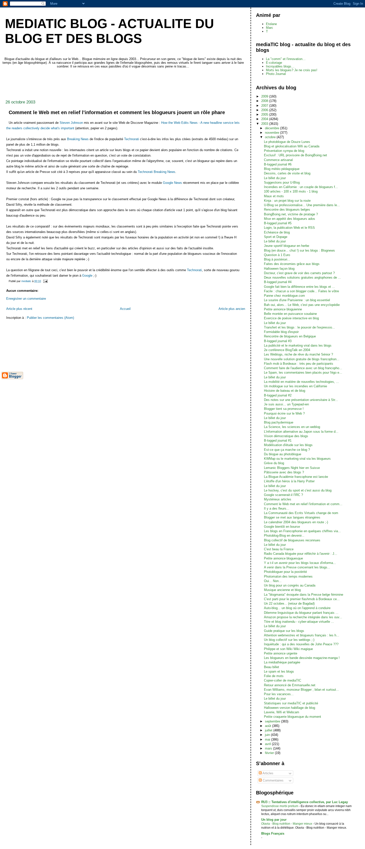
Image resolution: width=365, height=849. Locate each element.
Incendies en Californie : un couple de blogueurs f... (301, 187)
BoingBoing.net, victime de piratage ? (291, 214)
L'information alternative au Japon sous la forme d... (301, 431)
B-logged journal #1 (278, 440)
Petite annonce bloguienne (283, 309)
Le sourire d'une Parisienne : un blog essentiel (297, 300)
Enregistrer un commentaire (26, 298)
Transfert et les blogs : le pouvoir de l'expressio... (299, 327)
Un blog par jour (274, 819)
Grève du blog (274, 463)
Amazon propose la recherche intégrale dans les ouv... (303, 617)
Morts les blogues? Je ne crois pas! (291, 70)
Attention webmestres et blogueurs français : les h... (301, 635)
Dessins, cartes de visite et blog (287, 173)
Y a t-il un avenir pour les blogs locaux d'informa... (300, 563)
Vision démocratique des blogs (286, 436)
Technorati (131, 139)
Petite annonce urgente (280, 653)
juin (268, 735)
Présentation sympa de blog (284, 151)
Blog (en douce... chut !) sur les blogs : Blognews (299, 250)
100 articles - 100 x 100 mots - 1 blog (291, 191)
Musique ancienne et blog (282, 590)
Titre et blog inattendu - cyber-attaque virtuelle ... (299, 621)
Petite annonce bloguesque (283, 558)
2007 (265, 105)
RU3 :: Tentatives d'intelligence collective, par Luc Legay (304, 802)
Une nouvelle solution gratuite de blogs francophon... (301, 359)
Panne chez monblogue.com (284, 295)
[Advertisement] (91, 82)
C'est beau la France (278, 549)
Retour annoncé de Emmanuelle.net (289, 685)
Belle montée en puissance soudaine (290, 314)
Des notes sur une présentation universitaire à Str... (301, 400)
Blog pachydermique (278, 422)
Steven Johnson (71, 123)
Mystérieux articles (277, 499)
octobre (271, 137)
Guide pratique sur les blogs (284, 631)
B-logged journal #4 (278, 282)
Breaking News (78, 139)
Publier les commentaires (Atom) (50, 318)
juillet (269, 730)
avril (268, 744)
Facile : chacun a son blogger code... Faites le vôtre (301, 291)
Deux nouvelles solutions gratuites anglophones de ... (302, 277)
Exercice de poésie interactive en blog (291, 318)
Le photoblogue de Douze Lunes (287, 142)
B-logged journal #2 (278, 395)
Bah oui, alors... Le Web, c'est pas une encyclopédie (302, 305)
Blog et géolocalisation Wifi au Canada (291, 146)
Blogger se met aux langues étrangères (292, 517)
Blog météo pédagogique (281, 169)
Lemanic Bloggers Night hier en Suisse (292, 468)
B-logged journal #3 (278, 341)
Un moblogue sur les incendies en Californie (295, 386)
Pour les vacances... (279, 694)
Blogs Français (272, 833)
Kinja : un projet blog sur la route (287, 200)
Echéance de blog (277, 232)
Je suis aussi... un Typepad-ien (286, 404)
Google (87, 275)
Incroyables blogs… (280, 66)
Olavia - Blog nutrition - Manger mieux (287, 823)
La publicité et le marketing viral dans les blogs (297, 345)
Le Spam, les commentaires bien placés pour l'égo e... (303, 372)
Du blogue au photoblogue (282, 454)
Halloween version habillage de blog (289, 708)
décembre (272, 128)
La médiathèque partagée (282, 662)
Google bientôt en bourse (282, 526)
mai (268, 739)
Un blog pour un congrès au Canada (289, 585)
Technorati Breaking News (156, 172)
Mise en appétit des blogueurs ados (289, 219)
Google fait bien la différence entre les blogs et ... (299, 287)
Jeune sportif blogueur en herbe (286, 246)
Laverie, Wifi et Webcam (281, 712)
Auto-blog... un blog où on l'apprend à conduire (297, 608)
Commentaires (273, 780)
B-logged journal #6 (278, 164)
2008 (265, 101)
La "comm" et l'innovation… (286, 59)
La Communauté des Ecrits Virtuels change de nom (301, 513)
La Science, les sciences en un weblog (292, 427)
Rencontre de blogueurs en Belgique (290, 336)
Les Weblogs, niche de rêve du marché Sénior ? (298, 354)
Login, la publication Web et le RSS (289, 227)
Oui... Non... (273, 581)
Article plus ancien (232, 309)
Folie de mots (274, 676)
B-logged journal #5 (278, 223)
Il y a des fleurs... (276, 508)
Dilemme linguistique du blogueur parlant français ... (301, 613)
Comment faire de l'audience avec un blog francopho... (303, 368)
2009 (265, 96)
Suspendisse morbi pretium (280, 806)
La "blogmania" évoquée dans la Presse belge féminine (303, 594)
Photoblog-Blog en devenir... (284, 535)
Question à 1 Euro (277, 255)
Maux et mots (274, 196)
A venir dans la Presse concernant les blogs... (297, 567)
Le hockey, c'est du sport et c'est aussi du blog (297, 490)
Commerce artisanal (278, 160)
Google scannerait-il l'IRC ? (283, 495)
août (268, 726)
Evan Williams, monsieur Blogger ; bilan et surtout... (301, 689)
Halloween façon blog (279, 268)
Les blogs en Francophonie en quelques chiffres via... (302, 531)
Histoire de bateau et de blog (284, 390)
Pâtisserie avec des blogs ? (284, 472)
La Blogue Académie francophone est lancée (296, 477)
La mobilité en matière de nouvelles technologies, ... (301, 382)
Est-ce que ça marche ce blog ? (287, 450)
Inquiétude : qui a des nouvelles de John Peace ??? (301, 644)
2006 (265, 110)
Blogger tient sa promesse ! (284, 409)
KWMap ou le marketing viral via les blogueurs (297, 458)
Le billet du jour (275, 178)
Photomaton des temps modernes (288, 576)
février (270, 753)
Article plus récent (19, 309)
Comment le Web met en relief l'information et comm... (303, 504)
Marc (269, 28)
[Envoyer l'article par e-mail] (45, 281)
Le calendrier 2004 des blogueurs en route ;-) (296, 522)
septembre (273, 721)
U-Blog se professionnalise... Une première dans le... (302, 205)
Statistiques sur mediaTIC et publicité (291, 703)
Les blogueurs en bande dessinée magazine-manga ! (302, 658)
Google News (172, 183)
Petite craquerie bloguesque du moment (292, 716)
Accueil (125, 309)
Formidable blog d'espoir (281, 332)
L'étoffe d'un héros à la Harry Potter (289, 481)
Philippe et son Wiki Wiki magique (288, 649)
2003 (265, 124)
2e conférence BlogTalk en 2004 (287, 350)
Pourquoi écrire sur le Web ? (284, 413)
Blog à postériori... (277, 259)
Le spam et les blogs (279, 671)
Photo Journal (276, 74)
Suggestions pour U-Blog (282, 182)
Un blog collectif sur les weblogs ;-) (289, 640)
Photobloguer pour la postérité (285, 572)
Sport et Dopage (275, 237)
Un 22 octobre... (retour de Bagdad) (289, 603)
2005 (265, 114)
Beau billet (271, 667)
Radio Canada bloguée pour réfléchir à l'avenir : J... (300, 553)
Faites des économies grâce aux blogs (292, 264)
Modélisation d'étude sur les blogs (288, 445)
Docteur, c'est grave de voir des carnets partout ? (299, 273)
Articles (267, 773)
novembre (272, 132)
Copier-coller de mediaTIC (282, 680)
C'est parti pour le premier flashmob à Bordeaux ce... (302, 599)
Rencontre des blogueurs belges (287, 209)
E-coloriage (274, 63)
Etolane (271, 24)
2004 (265, 119)
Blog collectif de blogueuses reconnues (292, 540)
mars (269, 748)
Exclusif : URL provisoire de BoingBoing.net (295, 155)
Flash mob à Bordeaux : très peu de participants (298, 363)
